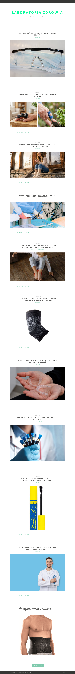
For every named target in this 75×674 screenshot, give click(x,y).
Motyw (30, 672)
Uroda (37, 482)
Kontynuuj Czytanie (23, 82)
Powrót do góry (62, 672)
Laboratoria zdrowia (37, 12)
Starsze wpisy (38, 665)
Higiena (37, 364)
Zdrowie (37, 37)
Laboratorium (37, 421)
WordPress (19, 672)
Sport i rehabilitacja (37, 249)
